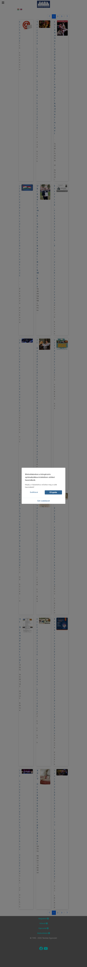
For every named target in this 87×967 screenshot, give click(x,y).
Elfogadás (53, 492)
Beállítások (34, 492)
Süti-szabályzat (43, 501)
